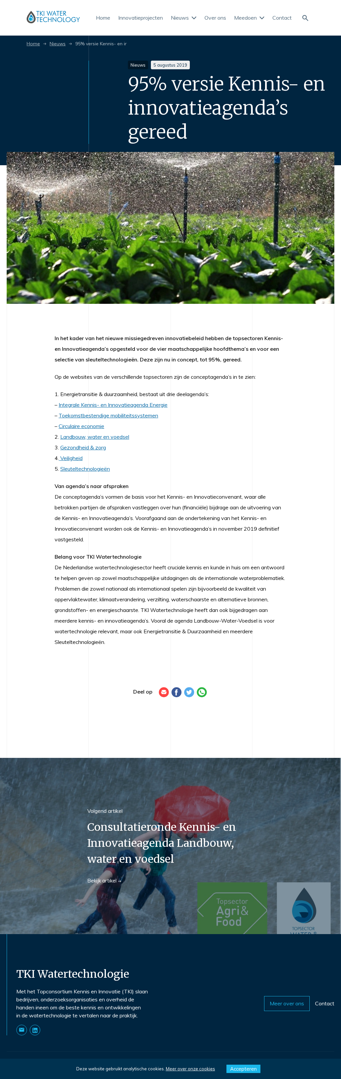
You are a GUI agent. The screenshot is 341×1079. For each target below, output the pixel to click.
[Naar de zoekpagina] (305, 17)
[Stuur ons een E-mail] (21, 1030)
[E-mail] (164, 692)
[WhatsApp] (202, 692)
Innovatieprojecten (140, 18)
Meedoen (245, 18)
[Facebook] (176, 692)
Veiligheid (71, 458)
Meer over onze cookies (190, 1068)
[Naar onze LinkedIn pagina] (35, 1030)
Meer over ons (287, 1003)
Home (103, 18)
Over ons (215, 18)
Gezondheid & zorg (83, 447)
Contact (282, 18)
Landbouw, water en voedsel (94, 436)
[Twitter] (189, 692)
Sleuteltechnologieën (85, 468)
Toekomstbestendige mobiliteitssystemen (108, 415)
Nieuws (180, 18)
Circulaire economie (81, 426)
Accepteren (243, 1069)
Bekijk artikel (102, 880)
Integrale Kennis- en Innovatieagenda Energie (113, 404)
